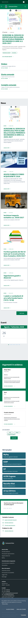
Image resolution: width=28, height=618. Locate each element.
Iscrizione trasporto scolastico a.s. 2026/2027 (14, 216)
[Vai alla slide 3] (11, 344)
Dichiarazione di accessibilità (8, 572)
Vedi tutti (14, 438)
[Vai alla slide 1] (8, 344)
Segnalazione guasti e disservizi (12, 276)
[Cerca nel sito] (25, 6)
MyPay (3, 558)
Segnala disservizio (6, 556)
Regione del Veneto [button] (5, 2)
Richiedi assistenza (6, 551)
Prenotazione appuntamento (8, 553)
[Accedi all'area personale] (24, 2)
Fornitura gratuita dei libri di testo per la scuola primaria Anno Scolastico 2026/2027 (15, 253)
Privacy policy (5, 604)
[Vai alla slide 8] (19, 344)
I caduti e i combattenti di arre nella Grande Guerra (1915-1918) (13, 298)
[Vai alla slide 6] (16, 344)
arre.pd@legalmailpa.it (9, 594)
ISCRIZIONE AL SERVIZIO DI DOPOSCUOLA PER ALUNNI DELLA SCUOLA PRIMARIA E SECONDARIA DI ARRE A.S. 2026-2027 (14, 132)
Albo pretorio (4, 565)
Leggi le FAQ (4, 574)
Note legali (4, 576)
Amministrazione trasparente (8, 563)
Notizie (5, 125)
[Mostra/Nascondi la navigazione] (1, 6)
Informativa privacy (6, 570)
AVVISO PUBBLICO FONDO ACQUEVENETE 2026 (14, 175)
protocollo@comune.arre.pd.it (11, 593)
